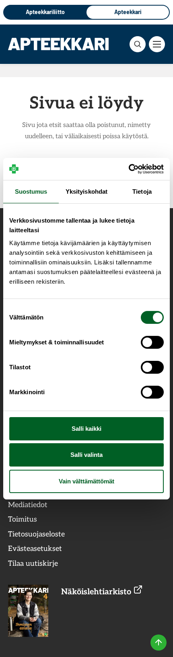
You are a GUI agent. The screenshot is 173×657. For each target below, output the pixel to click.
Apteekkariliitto (45, 11)
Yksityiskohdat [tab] (86, 191)
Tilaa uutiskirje (33, 563)
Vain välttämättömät (86, 481)
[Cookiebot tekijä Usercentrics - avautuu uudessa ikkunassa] (128, 169)
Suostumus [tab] (31, 191)
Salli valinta (86, 454)
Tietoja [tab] (142, 191)
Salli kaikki (86, 428)
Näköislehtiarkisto (97, 592)
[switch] (152, 342)
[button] (138, 44)
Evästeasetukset (35, 548)
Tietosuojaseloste (36, 534)
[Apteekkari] (58, 43)
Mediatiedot (27, 505)
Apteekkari (128, 11)
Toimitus (22, 519)
